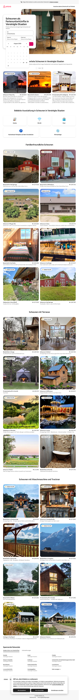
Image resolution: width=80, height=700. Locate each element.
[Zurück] (36, 68)
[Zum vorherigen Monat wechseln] (8, 43)
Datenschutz (33, 697)
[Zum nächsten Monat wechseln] (26, 43)
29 (23, 62)
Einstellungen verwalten (57, 690)
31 (8, 65)
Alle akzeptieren (22, 690)
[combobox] (19, 34)
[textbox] (12, 39)
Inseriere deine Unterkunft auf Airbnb (64, 6)
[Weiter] (42, 68)
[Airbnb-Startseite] (7, 6)
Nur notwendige (39, 690)
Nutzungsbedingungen (43, 697)
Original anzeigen (53, 2)
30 (26, 62)
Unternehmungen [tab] (26, 650)
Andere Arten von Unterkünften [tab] (11, 650)
